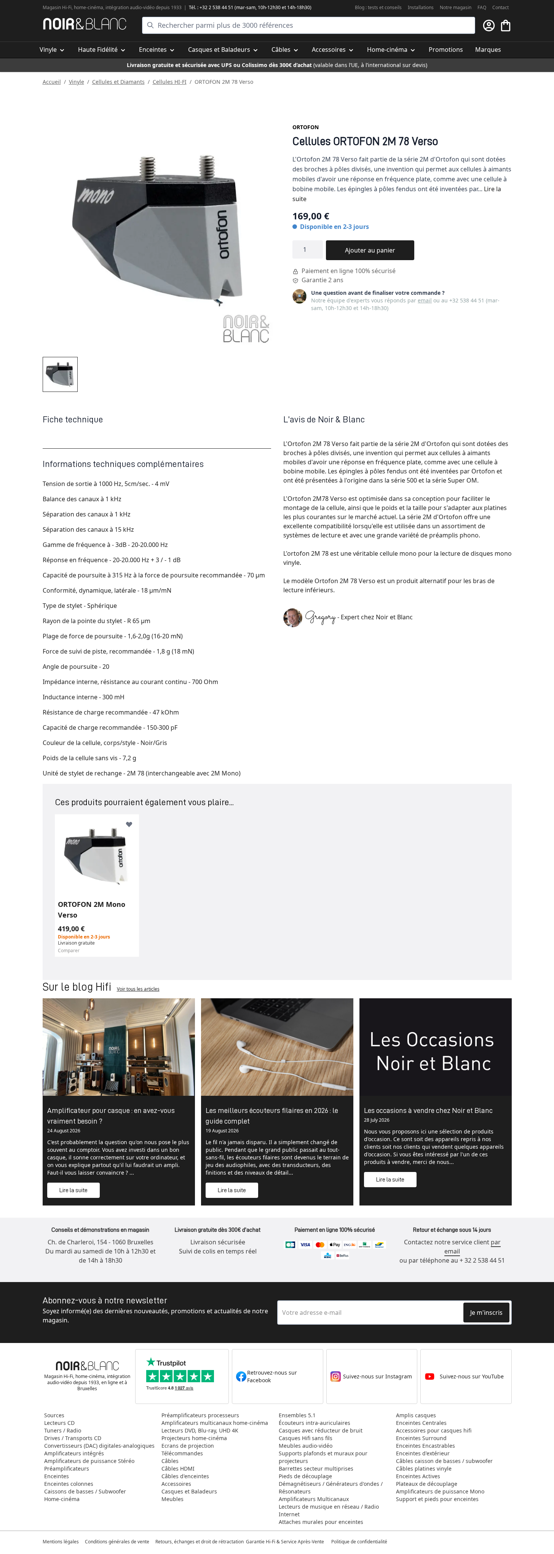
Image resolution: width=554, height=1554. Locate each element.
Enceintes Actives (418, 1476)
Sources (54, 1415)
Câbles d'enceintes (185, 1476)
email (425, 300)
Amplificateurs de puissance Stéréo (89, 1460)
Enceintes (56, 1476)
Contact (500, 7)
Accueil (52, 81)
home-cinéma (88, 7)
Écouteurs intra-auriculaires (314, 1422)
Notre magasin (455, 7)
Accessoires (176, 1483)
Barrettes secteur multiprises (316, 1468)
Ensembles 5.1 (297, 1415)
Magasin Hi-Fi (57, 7)
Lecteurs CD (59, 1422)
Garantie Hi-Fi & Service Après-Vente (285, 1541)
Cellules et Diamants (118, 81)
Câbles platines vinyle (424, 1468)
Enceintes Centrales (421, 1422)
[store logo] (85, 24)
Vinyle (76, 81)
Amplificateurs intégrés (74, 1453)
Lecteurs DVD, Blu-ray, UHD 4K (199, 1430)
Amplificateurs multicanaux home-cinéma (214, 1422)
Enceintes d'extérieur (423, 1453)
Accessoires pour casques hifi (433, 1430)
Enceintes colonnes (68, 1483)
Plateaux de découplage (426, 1483)
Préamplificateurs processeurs (200, 1415)
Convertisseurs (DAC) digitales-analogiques (99, 1445)
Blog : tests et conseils (378, 7)
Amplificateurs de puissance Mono (440, 1491)
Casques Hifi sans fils (305, 1438)
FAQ (481, 7)
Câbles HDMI (178, 1468)
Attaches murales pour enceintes (321, 1521)
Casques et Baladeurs (189, 1491)
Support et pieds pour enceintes (437, 1499)
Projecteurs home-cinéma (194, 1438)
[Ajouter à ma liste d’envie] (129, 824)
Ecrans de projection (187, 1445)
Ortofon (305, 127)
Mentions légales (61, 1541)
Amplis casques (416, 1415)
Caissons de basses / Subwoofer (85, 1491)
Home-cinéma (62, 1499)
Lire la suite (73, 1190)
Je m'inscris (486, 1312)
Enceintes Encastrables (425, 1445)
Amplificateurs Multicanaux (314, 1499)
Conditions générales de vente (117, 1541)
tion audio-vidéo (138, 7)
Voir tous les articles (138, 989)
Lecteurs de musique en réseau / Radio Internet (329, 1510)
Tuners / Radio (62, 1430)
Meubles (172, 1499)
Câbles (170, 1460)
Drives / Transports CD (72, 1438)
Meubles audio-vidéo (305, 1445)
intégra (113, 7)
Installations (421, 7)
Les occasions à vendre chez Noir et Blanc (428, 1110)
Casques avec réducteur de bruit (320, 1430)
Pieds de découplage (305, 1476)
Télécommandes (182, 1453)
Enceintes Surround (421, 1438)
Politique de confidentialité (359, 1541)
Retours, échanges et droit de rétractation (200, 1541)
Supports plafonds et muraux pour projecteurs (323, 1457)
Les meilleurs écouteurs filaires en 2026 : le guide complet (272, 1115)
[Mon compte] (489, 25)
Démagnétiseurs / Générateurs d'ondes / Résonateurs (331, 1487)
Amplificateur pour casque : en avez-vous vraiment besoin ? (111, 1115)
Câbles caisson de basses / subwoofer (444, 1460)
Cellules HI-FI (170, 81)
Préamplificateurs (66, 1468)
